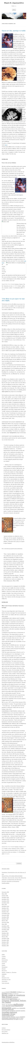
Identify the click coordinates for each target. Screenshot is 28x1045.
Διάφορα (17, 284)
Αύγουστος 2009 (5, 915)
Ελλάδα (4, 993)
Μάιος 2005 (4, 924)
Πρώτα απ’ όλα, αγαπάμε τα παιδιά (13, 31)
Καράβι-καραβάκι (5, 883)
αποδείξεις (4, 1006)
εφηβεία (22, 848)
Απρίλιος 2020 (5, 895)
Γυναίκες (4, 956)
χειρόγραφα (21, 1019)
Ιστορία (3, 963)
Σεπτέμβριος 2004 (5, 927)
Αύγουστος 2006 (5, 922)
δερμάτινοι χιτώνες (16, 848)
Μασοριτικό (16, 993)
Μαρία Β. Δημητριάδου (14, 3)
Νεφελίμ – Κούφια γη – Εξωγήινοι (9, 972)
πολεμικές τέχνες (8, 1014)
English (19, 285)
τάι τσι (18, 1018)
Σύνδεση (4, 1027)
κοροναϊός (22, 1008)
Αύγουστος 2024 (5, 892)
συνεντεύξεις (12, 1018)
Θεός (3, 850)
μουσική (18, 1010)
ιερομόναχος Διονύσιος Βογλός (11, 850)
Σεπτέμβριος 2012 (5, 913)
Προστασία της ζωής (8, 285)
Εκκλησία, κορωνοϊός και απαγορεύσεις (10, 881)
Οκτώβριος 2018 (5, 897)
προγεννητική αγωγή (8, 1015)
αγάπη (9, 848)
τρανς (22, 1018)
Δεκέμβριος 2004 (5, 926)
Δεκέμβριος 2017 (5, 899)
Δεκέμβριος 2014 (5, 906)
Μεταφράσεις (4, 967)
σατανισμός (5, 1018)
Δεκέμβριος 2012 (5, 909)
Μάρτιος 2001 (5, 936)
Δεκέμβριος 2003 (5, 929)
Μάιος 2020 (4, 893)
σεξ (19, 850)
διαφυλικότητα (19, 1006)
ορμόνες (23, 1010)
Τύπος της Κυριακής (7, 1004)
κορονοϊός (4, 1009)
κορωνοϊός (11, 1009)
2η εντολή (3, 992)
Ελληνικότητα (5, 959)
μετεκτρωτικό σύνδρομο (8, 1010)
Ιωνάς (13, 993)
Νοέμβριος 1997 (5, 943)
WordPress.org (5, 1033)
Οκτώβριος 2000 (5, 940)
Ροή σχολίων (4, 1031)
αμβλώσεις (18, 1004)
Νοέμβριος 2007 (5, 918)
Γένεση (23, 992)
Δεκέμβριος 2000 (5, 938)
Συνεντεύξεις (4, 981)
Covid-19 (8, 992)
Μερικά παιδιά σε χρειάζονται (13, 995)
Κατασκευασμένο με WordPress (8, 1042)
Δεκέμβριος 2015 (5, 902)
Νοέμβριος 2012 (5, 911)
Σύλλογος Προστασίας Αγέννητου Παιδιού (14, 1001)
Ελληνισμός (4, 961)
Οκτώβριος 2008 (5, 917)
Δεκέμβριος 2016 (5, 901)
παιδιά (10, 287)
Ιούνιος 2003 (4, 931)
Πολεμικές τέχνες (5, 977)
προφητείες (17, 1016)
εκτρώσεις (6, 287)
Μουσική (4, 968)
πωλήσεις (22, 1016)
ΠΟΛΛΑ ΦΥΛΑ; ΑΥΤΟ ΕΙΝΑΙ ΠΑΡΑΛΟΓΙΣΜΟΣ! (12, 876)
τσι (14, 1019)
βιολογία (8, 1006)
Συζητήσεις (13, 999)
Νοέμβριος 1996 (5, 945)
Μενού (14, 9)
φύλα (17, 1019)
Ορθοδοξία (4, 974)
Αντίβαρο (19, 992)
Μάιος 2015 (4, 904)
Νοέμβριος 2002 (5, 933)
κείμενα (18, 1008)
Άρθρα (3, 954)
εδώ (6, 145)
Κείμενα (21, 284)
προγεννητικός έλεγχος (8, 1016)
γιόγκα (13, 1006)
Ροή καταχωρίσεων (6, 1029)
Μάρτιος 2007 (5, 920)
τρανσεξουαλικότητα (7, 1019)
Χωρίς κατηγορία (5, 983)
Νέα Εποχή (4, 970)
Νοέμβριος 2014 (5, 908)
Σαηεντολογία (6, 999)
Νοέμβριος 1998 (5, 942)
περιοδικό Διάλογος (9, 1012)
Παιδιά (3, 976)
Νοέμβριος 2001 (5, 934)
